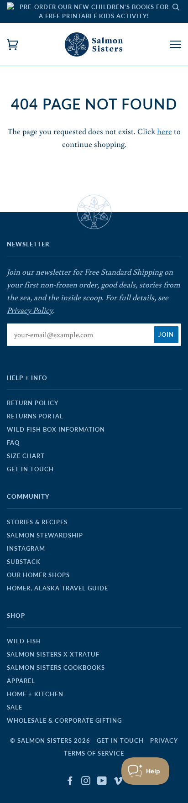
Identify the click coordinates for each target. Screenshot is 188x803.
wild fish (24, 641)
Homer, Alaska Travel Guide (57, 588)
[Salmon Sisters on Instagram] (86, 782)
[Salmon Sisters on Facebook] (70, 782)
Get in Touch (30, 469)
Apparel (21, 680)
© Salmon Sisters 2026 (50, 740)
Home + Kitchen (35, 694)
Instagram (26, 548)
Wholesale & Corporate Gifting (64, 720)
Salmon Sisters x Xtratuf (53, 654)
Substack (24, 561)
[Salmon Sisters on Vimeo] (118, 782)
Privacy (164, 740)
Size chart (26, 455)
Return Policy (32, 403)
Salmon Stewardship (45, 535)
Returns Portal (35, 416)
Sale (14, 707)
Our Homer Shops (38, 575)
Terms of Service (94, 753)
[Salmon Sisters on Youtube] (102, 782)
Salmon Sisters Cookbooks (56, 667)
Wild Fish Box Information (56, 429)
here (164, 131)
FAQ (13, 442)
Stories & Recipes (37, 522)
